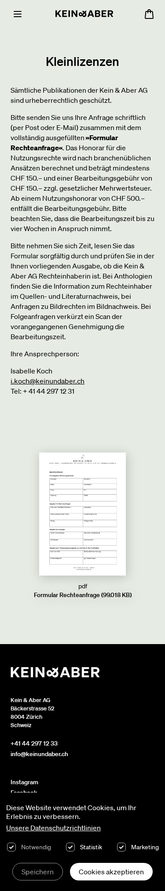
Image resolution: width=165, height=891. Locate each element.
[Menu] (18, 14)
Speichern (38, 871)
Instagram (24, 782)
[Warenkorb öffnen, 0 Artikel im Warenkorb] (149, 14)
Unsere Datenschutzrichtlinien (53, 827)
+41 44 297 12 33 (34, 743)
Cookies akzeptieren (111, 871)
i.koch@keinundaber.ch (47, 381)
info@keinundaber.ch (39, 754)
